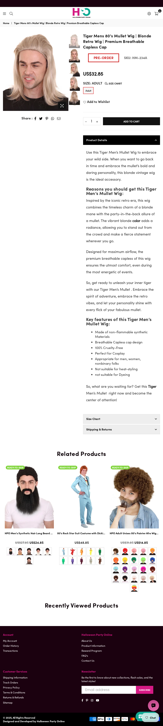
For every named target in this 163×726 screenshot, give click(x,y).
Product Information (93, 645)
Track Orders (10, 682)
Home (6, 23)
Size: (102, 83)
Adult (88, 90)
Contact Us (88, 660)
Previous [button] (5, 69)
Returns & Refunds (13, 697)
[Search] (11, 13)
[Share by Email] (59, 118)
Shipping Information (15, 677)
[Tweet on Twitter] (41, 118)
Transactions (10, 650)
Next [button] (64, 71)
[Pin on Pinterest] (47, 118)
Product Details (96, 140)
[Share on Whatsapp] (52, 118)
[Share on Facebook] (35, 118)
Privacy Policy (11, 687)
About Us (87, 641)
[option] (35, 72)
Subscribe (144, 689)
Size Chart (115, 83)
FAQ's (85, 655)
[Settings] (149, 13)
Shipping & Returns (99, 429)
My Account (10, 641)
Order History (11, 645)
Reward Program (92, 650)
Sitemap (8, 702)
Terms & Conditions (14, 692)
